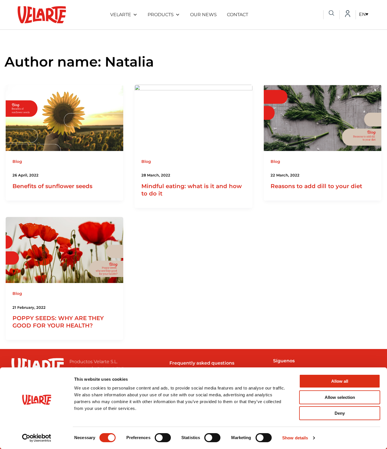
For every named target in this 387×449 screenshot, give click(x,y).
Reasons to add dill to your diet (316, 186)
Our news (203, 14)
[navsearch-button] (331, 13)
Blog (17, 161)
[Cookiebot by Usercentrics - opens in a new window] (36, 438)
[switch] (163, 437)
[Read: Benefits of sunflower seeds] (64, 117)
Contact (237, 14)
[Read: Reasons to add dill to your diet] (322, 117)
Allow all (339, 381)
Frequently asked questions (201, 363)
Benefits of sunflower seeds (52, 186)
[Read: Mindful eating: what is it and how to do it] (193, 117)
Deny (340, 413)
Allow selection (340, 397)
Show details (295, 437)
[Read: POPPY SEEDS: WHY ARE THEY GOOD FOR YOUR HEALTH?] (64, 249)
